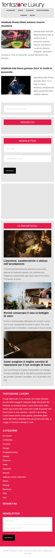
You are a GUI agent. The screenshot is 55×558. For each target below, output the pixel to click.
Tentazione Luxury (27, 5)
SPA (5, 493)
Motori (5, 481)
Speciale (27, 553)
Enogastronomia (10, 452)
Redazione (47, 551)
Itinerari (6, 473)
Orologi (6, 485)
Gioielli (6, 456)
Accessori (7, 436)
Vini (4, 497)
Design (6, 448)
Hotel (5, 465)
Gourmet (6, 460)
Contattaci (13, 551)
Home (40, 551)
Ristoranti (7, 489)
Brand (6, 551)
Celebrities (8, 440)
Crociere (6, 444)
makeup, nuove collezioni (14, 477)
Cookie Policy (23, 551)
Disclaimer (33, 551)
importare (7, 469)
